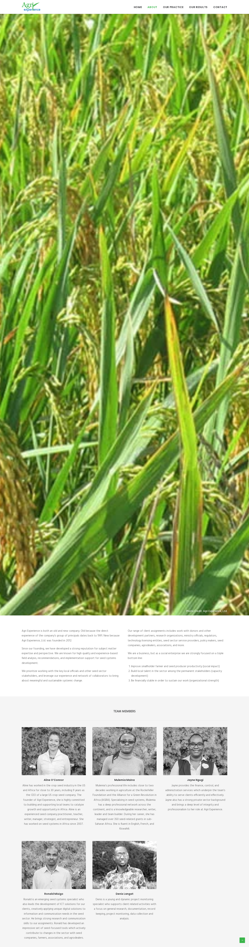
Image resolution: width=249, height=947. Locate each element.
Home (138, 7)
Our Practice (173, 7)
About (152, 7)
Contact (220, 7)
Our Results (198, 7)
